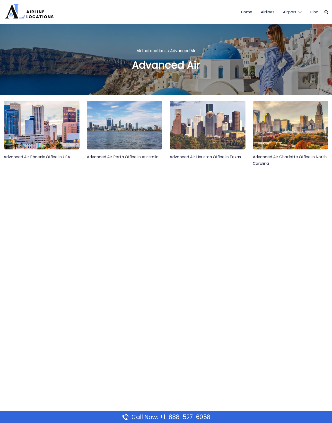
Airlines (267, 12)
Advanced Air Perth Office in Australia (122, 157)
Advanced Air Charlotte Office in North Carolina (290, 160)
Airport (290, 12)
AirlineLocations (151, 51)
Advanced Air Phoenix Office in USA (37, 157)
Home (246, 12)
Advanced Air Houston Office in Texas (205, 157)
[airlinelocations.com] (29, 12)
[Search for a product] (326, 12)
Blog (314, 12)
